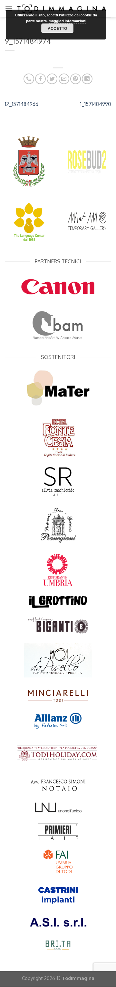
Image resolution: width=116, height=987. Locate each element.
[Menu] (9, 8)
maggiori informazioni (67, 20)
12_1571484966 (21, 104)
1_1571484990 (95, 104)
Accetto (57, 28)
